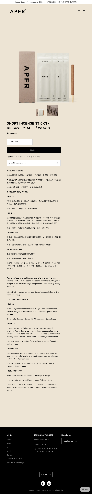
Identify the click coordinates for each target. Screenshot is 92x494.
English (44, 475)
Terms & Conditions (15, 459)
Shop (9, 447)
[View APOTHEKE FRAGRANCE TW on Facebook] (43, 483)
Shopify (60, 490)
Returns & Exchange (15, 462)
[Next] (85, 64)
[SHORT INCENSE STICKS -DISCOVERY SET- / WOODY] (39, 110)
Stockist (10, 451)
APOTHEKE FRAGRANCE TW (42, 490)
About (9, 443)
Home (9, 440)
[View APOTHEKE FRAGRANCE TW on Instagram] (49, 483)
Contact (10, 455)
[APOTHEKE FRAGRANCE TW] (21, 11)
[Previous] (6, 64)
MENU (9, 435)
